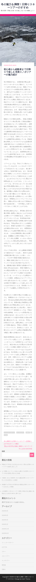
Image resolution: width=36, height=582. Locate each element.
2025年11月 (5, 533)
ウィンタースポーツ (9, 432)
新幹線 (4, 565)
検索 (3, 451)
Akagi (14, 65)
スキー (4, 551)
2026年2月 (5, 520)
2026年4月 (5, 511)
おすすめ (4, 547)
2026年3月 (5, 515)
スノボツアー (20, 432)
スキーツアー (6, 556)
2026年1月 (5, 524)
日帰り (27, 432)
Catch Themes (26, 579)
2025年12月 (5, 529)
